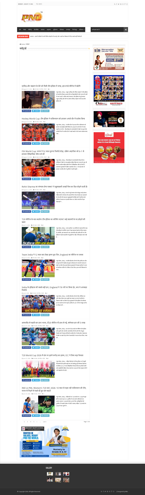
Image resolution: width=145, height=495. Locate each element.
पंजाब (24, 29)
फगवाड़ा (68, 29)
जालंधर (42, 29)
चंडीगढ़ (30, 29)
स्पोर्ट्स (88, 29)
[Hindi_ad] (109, 59)
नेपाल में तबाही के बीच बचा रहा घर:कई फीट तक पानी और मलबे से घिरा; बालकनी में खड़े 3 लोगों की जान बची (56, 36)
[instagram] (127, 4)
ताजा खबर (36, 89)
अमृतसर (49, 29)
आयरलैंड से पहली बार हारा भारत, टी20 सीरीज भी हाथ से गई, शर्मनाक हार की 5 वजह (53, 322)
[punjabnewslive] (32, 16)
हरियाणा (81, 29)
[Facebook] (116, 4)
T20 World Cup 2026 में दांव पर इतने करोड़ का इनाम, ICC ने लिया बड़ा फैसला (52, 355)
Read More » (61, 105)
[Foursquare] (125, 4)
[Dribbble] (123, 4)
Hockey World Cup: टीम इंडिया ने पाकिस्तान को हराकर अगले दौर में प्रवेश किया (53, 118)
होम (20, 29)
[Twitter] (119, 4)
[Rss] (115, 4)
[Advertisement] (55, 69)
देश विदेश (36, 29)
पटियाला (62, 29)
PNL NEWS (39, 4)
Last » (44, 422)
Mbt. (126, 491)
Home (23, 44)
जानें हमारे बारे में (96, 29)
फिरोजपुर (74, 29)
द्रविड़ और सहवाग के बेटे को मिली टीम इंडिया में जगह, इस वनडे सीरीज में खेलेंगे (51, 86)
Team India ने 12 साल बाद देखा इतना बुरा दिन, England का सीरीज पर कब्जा (52, 254)
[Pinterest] (121, 4)
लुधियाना (55, 29)
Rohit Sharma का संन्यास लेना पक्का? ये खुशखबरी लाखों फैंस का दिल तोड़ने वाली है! (54, 186)
